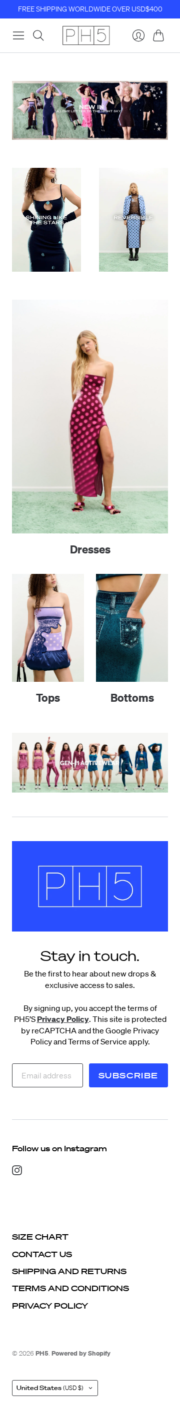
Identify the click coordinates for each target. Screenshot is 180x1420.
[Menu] (18, 35)
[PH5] (86, 35)
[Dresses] (90, 416)
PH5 (42, 1353)
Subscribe (128, 1075)
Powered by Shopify (81, 1353)
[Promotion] (90, 110)
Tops (48, 697)
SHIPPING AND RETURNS (69, 1271)
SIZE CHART (40, 1237)
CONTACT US (42, 1254)
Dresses (90, 549)
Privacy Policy (63, 1019)
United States (50, 1388)
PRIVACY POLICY (50, 1306)
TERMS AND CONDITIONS (70, 1288)
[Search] (38, 35)
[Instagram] (17, 1172)
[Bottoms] (132, 628)
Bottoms (132, 697)
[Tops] (48, 628)
